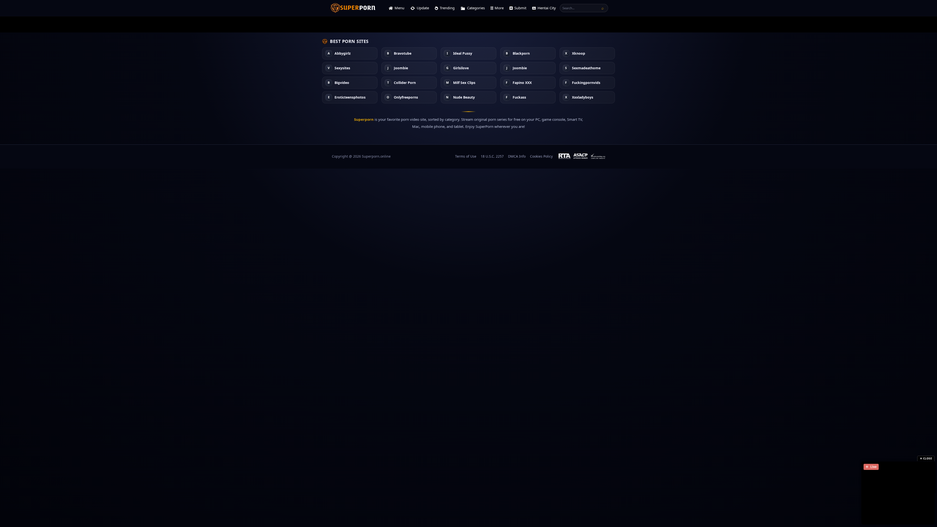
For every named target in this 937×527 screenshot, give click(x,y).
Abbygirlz (343, 53)
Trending (447, 7)
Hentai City (547, 7)
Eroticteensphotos (350, 97)
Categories (476, 7)
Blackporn (521, 53)
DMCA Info (517, 156)
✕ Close (926, 458)
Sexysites (342, 68)
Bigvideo (342, 83)
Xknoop (578, 53)
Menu (399, 7)
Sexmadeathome (586, 68)
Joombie (401, 68)
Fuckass (519, 97)
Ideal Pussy (462, 53)
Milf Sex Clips (464, 83)
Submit (520, 7)
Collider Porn (405, 83)
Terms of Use (465, 156)
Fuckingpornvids (586, 83)
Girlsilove (461, 68)
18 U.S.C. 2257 (492, 156)
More (499, 7)
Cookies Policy (541, 156)
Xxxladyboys (582, 97)
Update (423, 7)
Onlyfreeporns (406, 97)
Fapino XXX (522, 83)
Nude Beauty (464, 97)
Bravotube (402, 53)
